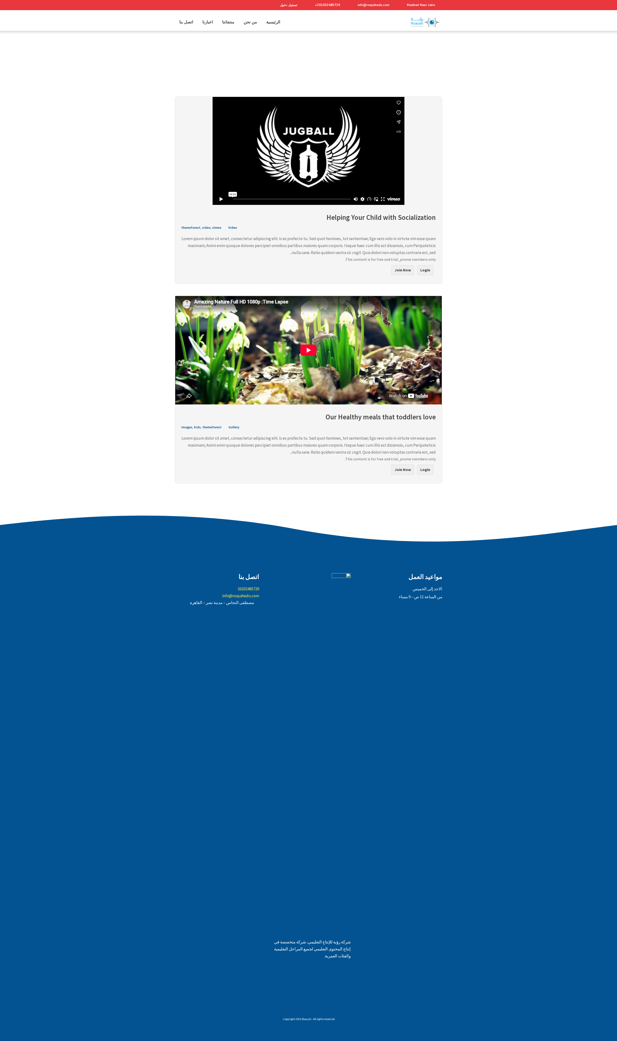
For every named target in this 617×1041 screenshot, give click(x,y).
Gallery (233, 427)
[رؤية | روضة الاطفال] (425, 22)
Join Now (403, 270)
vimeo (216, 227)
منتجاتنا (228, 22)
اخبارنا (207, 22)
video (206, 227)
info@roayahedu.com (373, 5)
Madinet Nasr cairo (421, 5)
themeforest (190, 227)
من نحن (250, 22)
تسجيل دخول (288, 5)
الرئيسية (273, 22)
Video (232, 227)
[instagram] (197, 5)
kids (197, 427)
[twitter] (188, 5)
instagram (308, 979)
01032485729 (248, 588)
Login (425, 270)
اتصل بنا (186, 22)
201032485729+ (327, 5)
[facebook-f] (179, 5)
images (186, 427)
